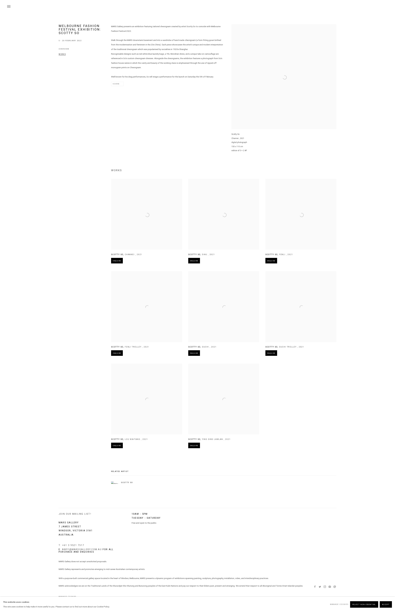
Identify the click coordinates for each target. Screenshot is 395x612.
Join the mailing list (329, 587)
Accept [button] (386, 604)
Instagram (325, 587)
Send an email (334, 587)
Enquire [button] (117, 261)
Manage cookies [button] (339, 604)
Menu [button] (8, 6)
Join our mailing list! (75, 514)
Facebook (315, 587)
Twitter (320, 587)
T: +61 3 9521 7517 (71, 545)
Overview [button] (64, 49)
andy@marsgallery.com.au (82, 549)
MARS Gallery (381, 7)
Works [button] (62, 54)
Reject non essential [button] (364, 604)
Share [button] (116, 84)
